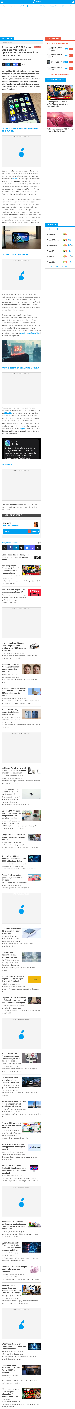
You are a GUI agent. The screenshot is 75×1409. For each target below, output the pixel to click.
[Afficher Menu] (2, 2)
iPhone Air (50, 256)
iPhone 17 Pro (52, 245)
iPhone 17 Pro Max (53, 240)
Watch (63, 229)
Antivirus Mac (32, 6)
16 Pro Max (8, 413)
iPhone (10, 42)
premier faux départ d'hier (29, 333)
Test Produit (15, 525)
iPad (60, 229)
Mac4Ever (4, 42)
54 (24, 64)
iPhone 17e (51, 234)
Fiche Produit (7, 525)
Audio (68, 229)
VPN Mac (43, 6)
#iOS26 (8, 543)
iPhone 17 (50, 251)
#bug (4, 543)
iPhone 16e (51, 262)
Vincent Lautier (8, 59)
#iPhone (15, 543)
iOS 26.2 (15, 179)
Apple (22, 428)
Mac (51, 229)
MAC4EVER (38, 2)
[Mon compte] (73, 2)
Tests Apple (21, 6)
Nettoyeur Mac (67, 6)
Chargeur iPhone (54, 6)
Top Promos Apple (8, 6)
